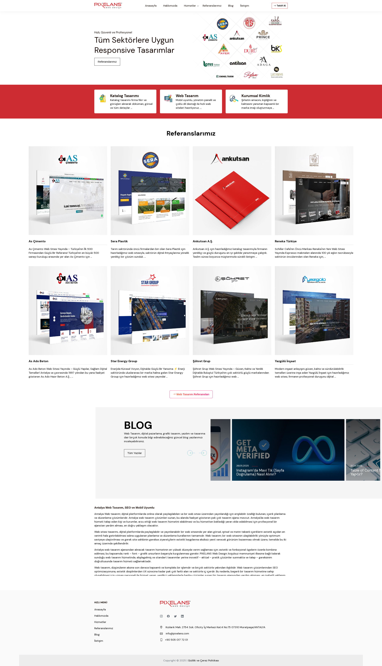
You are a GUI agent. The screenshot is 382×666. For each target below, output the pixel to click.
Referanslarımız (107, 61)
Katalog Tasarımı (124, 95)
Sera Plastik (119, 241)
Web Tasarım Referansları (192, 394)
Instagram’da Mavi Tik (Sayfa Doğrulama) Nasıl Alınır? (239, 472)
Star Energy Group (124, 361)
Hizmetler (100, 622)
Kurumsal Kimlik (255, 95)
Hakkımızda (101, 616)
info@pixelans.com (177, 633)
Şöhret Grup (201, 361)
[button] (191, 453)
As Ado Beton (38, 361)
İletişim (98, 641)
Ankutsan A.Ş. (203, 241)
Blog (97, 634)
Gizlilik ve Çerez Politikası (203, 660)
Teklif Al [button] (281, 5)
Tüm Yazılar (134, 453)
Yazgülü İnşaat (285, 361)
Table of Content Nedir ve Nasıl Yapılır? (354, 472)
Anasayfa (151, 5)
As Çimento (37, 241)
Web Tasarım (187, 95)
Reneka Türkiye (286, 241)
